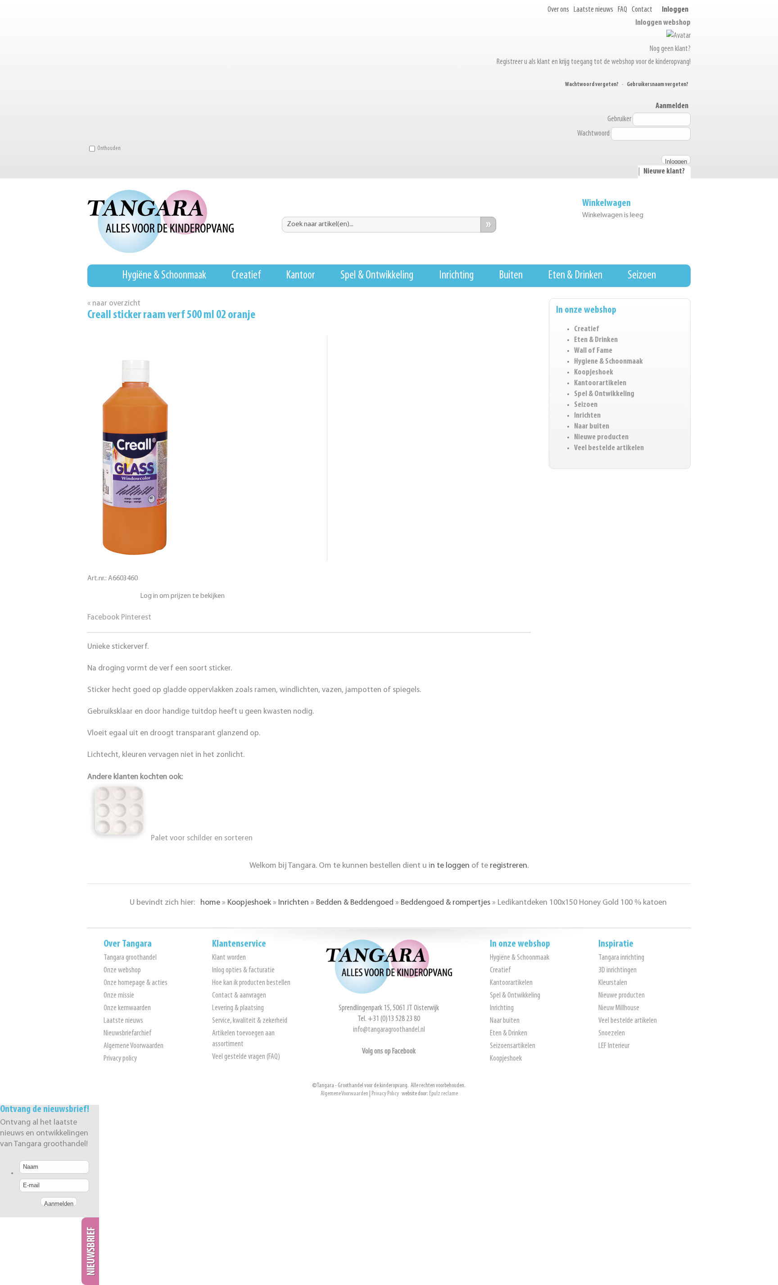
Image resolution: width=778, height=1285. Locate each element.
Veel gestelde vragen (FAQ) (246, 1057)
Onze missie (119, 996)
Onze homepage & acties (135, 983)
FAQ (622, 10)
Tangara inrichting (621, 958)
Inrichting (456, 275)
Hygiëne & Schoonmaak (164, 275)
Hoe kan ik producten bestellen (251, 983)
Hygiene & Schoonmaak (608, 362)
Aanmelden (672, 106)
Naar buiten (591, 427)
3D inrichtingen (617, 970)
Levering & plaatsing (238, 1008)
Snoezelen (611, 1034)
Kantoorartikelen (600, 383)
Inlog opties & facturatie (243, 970)
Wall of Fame (593, 351)
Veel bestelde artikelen (609, 448)
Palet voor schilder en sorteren (201, 838)
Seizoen (642, 275)
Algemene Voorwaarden (133, 1046)
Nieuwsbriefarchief (127, 1034)
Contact (642, 10)
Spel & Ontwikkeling (376, 275)
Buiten (511, 275)
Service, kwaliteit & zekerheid (249, 1021)
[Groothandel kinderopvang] (389, 992)
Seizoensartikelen (512, 1046)
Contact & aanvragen (239, 996)
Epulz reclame (443, 1093)
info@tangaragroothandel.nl (389, 1030)
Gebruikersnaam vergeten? (657, 84)
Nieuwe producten (601, 437)
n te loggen (450, 866)
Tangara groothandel (130, 958)
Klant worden (229, 958)
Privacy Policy (385, 1093)
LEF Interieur (613, 1046)
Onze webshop (122, 970)
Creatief (246, 275)
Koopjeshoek (593, 373)
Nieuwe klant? (664, 172)
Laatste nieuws (593, 10)
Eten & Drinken (575, 275)
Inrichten (587, 416)
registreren (508, 866)
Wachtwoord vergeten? (592, 84)
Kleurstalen (612, 983)
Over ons (558, 10)
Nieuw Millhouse (618, 1008)
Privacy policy (120, 1059)
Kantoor (300, 275)
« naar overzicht (113, 303)
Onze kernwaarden (127, 1008)
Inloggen (675, 10)
